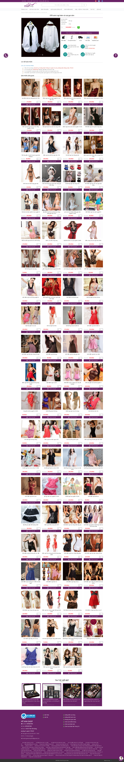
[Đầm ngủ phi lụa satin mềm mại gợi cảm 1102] (93, 145)
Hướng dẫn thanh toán (70, 717)
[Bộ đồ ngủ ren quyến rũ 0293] (72, 486)
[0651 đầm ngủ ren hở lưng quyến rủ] (30, 287)
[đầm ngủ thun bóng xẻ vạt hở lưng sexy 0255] (51, 543)
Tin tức (92, 9)
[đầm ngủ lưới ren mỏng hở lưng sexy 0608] (30, 372)
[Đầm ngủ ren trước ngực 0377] (51, 429)
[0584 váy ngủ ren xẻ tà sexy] (72, 401)
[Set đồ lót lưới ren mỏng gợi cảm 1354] (30, 88)
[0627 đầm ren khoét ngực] (72, 287)
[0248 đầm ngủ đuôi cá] (51, 571)
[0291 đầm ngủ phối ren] (93, 486)
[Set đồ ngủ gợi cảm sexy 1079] (72, 173)
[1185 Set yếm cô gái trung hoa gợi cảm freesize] (30, 145)
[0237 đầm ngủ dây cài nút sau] (30, 628)
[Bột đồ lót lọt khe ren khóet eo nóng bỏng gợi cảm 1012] (51, 202)
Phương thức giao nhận (70, 719)
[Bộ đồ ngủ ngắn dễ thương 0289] (30, 514)
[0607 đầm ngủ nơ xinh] (51, 372)
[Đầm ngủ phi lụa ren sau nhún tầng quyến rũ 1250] (30, 116)
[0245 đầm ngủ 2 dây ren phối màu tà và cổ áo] (93, 571)
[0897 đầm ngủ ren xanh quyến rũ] (93, 202)
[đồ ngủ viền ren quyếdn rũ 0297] (51, 486)
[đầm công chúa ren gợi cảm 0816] (93, 230)
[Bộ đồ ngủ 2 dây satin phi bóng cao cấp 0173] (72, 628)
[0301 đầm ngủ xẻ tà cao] (30, 486)
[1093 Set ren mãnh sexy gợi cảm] (30, 173)
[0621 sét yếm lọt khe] (51, 315)
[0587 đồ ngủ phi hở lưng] (51, 401)
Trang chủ (24, 9)
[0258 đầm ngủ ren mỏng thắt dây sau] (72, 514)
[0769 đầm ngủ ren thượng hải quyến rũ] (93, 258)
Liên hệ (99, 9)
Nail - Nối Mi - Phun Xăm (81, 9)
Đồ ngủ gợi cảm (34, 9)
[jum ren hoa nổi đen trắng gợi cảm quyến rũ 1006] (72, 202)
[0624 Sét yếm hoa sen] (30, 315)
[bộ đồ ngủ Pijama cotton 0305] (51, 458)
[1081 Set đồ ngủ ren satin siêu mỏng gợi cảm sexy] (51, 173)
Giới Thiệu (46, 715)
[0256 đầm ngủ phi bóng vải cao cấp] (30, 543)
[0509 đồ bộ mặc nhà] (93, 401)
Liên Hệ (46, 717)
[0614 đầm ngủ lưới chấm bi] (93, 315)
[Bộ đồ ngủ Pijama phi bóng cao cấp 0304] (72, 458)
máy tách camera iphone (35, 756)
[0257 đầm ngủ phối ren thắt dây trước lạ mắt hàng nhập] (93, 514)
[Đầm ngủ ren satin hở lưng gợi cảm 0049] (51, 657)
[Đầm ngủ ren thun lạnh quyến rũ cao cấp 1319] (51, 88)
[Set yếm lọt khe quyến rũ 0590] (30, 401)
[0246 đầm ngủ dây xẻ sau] (72, 571)
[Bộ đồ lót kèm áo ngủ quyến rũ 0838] (72, 230)
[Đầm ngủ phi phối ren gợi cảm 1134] (51, 145)
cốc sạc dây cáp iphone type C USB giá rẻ (43, 755)
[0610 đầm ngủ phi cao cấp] (93, 344)
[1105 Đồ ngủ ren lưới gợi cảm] (72, 145)
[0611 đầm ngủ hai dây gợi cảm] (72, 344)
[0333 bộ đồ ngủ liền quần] (72, 429)
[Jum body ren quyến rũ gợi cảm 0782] (72, 258)
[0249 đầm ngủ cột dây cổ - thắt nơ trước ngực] (30, 571)
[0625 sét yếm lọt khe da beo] (93, 287)
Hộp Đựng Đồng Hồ (56, 9)
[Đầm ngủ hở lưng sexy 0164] (93, 628)
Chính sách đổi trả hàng (70, 721)
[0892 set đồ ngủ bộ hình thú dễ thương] (30, 230)
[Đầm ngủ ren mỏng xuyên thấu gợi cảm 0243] (51, 600)
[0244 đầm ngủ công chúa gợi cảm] (30, 600)
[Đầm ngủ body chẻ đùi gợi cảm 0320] (93, 429)
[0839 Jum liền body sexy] (51, 230)
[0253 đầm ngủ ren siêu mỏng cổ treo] (93, 543)
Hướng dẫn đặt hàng (44, 1)
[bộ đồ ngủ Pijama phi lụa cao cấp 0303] (93, 458)
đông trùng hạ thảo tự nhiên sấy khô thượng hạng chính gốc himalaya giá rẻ (74, 755)
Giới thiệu (24, 1)
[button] (40, 54)
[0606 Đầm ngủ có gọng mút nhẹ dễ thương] (72, 372)
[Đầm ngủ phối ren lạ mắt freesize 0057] (72, 657)
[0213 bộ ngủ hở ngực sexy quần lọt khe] (51, 628)
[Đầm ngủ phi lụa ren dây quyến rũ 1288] (93, 88)
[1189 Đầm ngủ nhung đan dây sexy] (93, 116)
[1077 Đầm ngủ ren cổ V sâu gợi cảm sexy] (93, 173)
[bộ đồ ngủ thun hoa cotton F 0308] (30, 458)
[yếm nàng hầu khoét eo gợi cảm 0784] (51, 258)
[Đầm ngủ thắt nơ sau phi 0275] (51, 514)
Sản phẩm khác (68, 9)
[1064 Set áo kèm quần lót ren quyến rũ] (30, 202)
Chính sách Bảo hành (70, 724)
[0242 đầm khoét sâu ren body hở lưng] (72, 600)
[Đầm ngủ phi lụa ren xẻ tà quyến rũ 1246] (72, 116)
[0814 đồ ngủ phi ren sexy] (30, 258)
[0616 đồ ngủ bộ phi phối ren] (72, 315)
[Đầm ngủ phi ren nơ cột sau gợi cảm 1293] (72, 88)
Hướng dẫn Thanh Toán (32, 1)
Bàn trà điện (44, 9)
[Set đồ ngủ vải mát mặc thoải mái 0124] (30, 657)
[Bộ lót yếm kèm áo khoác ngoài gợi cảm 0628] (51, 287)
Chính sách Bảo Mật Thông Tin (72, 726)
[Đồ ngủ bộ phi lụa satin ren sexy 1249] (51, 116)
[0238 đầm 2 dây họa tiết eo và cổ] (93, 600)
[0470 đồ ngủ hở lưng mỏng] (30, 429)
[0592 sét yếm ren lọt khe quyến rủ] (93, 372)
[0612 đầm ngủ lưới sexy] (51, 344)
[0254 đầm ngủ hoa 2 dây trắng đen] (72, 543)
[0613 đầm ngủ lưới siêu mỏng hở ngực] (30, 344)
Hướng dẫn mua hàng (70, 715)
